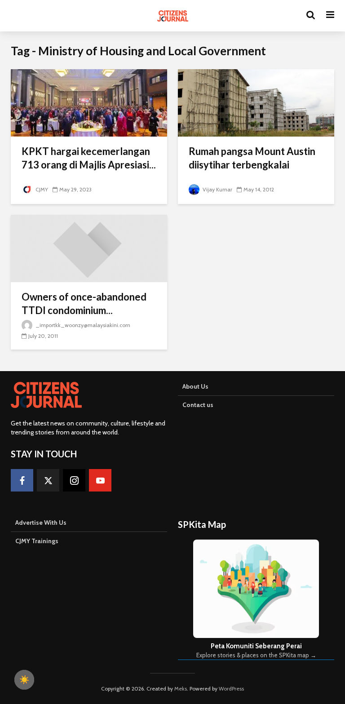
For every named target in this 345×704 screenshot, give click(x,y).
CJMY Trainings (36, 541)
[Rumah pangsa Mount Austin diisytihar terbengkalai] (256, 102)
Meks (180, 688)
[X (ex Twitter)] (48, 480)
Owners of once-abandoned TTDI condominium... (84, 303)
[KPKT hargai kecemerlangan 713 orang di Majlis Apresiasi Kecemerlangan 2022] (89, 102)
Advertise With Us (40, 522)
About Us (195, 386)
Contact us (197, 405)
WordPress (231, 688)
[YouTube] (100, 480)
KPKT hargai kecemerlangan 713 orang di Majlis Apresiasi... (89, 158)
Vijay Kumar (216, 189)
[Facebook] (22, 480)
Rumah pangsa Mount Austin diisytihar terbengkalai (252, 158)
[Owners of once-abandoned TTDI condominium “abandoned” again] (89, 248)
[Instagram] (74, 480)
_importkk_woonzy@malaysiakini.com (82, 325)
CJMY (41, 189)
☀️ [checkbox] (24, 679)
